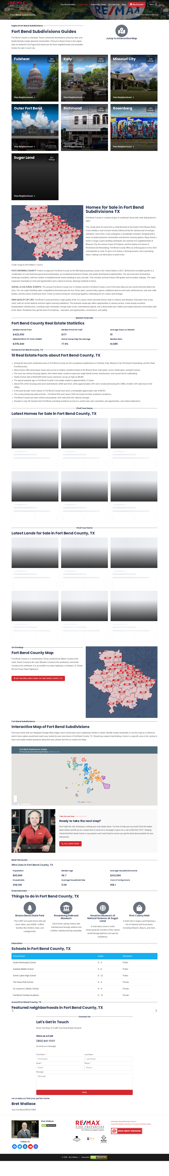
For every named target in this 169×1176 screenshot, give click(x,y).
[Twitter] (19, 1146)
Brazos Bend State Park (29, 915)
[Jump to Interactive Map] (121, 31)
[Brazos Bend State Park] (30, 908)
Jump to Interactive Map (121, 38)
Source (40, 265)
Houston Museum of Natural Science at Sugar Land (102, 918)
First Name (40, 1054)
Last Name (88, 1054)
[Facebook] (14, 1146)
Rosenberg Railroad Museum (66, 917)
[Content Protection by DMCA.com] (48, 1125)
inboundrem (86, 1157)
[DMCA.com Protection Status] (98, 1157)
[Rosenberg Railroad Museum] (66, 908)
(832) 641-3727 (45, 1041)
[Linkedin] (25, 1146)
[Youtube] (30, 1146)
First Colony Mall (139, 915)
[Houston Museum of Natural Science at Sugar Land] (103, 908)
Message (39, 1072)
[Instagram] (35, 1146)
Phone (87, 1063)
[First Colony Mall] (139, 908)
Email (38, 1063)
